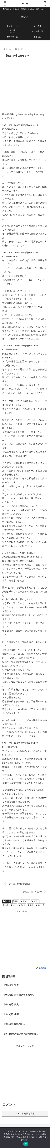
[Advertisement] (25, 85)
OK (25, 1144)
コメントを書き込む (25, 1113)
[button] (44, 649)
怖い (14, 905)
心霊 (6, 905)
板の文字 (41, 905)
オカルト (25, 901)
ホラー (36, 901)
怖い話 (7, 901)
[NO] (46, 1138)
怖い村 (25, 3)
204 (16, 901)
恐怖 (31, 905)
